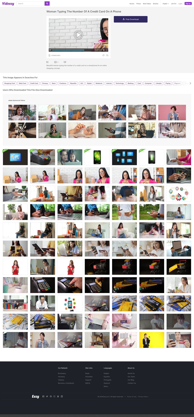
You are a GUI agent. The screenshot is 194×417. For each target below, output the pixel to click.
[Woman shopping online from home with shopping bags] (15, 303)
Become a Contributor (66, 383)
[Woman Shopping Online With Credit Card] (42, 194)
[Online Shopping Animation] (69, 303)
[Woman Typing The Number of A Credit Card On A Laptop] (178, 157)
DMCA (87, 383)
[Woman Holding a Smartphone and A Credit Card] (124, 249)
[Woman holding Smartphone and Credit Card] (69, 194)
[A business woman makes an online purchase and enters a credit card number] (142, 131)
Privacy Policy (143, 396)
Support (88, 380)
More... (106, 386)
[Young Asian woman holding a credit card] (151, 194)
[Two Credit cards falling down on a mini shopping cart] (151, 267)
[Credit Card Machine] (42, 285)
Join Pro (173, 3)
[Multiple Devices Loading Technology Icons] (151, 157)
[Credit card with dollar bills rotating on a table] (124, 303)
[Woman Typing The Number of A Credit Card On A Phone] (69, 175)
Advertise (89, 377)
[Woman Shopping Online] (42, 267)
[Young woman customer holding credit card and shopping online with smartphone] (42, 212)
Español (107, 377)
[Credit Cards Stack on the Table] (69, 340)
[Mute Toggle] (104, 50)
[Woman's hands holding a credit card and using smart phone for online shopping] (124, 212)
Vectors (131, 3)
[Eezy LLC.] (35, 396)
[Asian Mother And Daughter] (69, 157)
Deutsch (107, 383)
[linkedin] (62, 396)
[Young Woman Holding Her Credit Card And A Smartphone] (69, 267)
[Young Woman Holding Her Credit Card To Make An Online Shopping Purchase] (15, 267)
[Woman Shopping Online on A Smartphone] (42, 249)
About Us (131, 373)
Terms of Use (131, 396)
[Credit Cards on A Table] (97, 303)
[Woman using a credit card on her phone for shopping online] (178, 230)
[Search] (47, 3)
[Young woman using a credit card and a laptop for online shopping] (15, 194)
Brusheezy (62, 373)
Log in (180, 3)
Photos (138, 3)
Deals (87, 373)
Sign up (188, 3)
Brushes (155, 3)
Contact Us (132, 383)
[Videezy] (8, 4)
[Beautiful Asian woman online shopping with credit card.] (151, 322)
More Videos (147, 3)
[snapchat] (58, 396)
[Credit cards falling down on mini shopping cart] (97, 267)
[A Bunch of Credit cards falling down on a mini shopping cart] (178, 267)
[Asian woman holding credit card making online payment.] (69, 249)
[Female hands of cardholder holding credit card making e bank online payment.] (97, 212)
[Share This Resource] (107, 55)
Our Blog (131, 380)
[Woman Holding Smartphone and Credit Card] (97, 249)
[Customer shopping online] (97, 194)
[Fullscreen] (107, 50)
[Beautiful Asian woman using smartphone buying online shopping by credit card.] (124, 340)
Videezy (61, 380)
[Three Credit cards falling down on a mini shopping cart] (124, 267)
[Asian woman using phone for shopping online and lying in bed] (42, 303)
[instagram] (54, 396)
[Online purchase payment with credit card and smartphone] (69, 212)
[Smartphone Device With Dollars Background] (97, 157)
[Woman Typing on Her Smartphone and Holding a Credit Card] (151, 249)
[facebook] (43, 396)
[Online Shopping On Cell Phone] (178, 175)
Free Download (132, 19)
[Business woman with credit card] (151, 340)
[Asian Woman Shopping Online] (15, 212)
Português (107, 380)
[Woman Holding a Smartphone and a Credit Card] (15, 249)
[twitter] (47, 396)
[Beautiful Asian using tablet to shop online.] (178, 285)
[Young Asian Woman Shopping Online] (97, 340)
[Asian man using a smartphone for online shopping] (178, 340)
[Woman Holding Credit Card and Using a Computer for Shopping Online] (178, 249)
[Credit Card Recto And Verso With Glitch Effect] (15, 157)
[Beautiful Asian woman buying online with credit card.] (15, 340)
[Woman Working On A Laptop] (97, 230)
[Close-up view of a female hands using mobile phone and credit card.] (112, 113)
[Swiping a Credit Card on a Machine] (42, 157)
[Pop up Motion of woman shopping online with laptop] (178, 194)
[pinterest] (51, 396)
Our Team (131, 377)
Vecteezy (61, 377)
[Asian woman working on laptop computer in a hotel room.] (69, 322)
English (106, 373)
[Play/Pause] (50, 50)
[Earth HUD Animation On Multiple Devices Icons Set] (124, 157)
